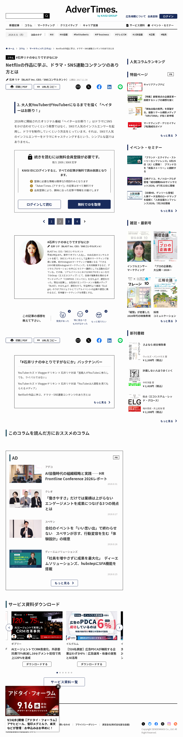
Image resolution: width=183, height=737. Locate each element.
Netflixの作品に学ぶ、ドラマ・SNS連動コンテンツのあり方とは (54, 394)
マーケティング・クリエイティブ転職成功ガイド (160, 124)
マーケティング (46, 25)
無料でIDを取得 (89, 204)
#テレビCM (120, 34)
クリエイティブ (69, 25)
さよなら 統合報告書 (154, 344)
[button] (78, 87)
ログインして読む (39, 204)
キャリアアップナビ (154, 84)
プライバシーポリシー (86, 724)
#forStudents (81, 34)
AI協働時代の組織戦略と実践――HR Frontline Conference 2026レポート (76, 476)
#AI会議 (64, 34)
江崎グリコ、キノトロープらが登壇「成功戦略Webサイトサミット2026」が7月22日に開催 (160, 182)
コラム (28, 25)
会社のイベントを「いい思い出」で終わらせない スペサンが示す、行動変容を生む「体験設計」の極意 (81, 533)
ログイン (168, 16)
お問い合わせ (63, 724)
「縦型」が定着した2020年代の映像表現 (138, 314)
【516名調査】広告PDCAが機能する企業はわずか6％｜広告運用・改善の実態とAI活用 (91, 653)
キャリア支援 (90, 25)
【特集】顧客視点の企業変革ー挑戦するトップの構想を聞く (160, 98)
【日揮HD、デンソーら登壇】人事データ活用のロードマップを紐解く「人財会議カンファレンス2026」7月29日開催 (160, 198)
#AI (51, 34)
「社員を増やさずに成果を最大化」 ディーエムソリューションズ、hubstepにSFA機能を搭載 (81, 563)
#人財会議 (138, 34)
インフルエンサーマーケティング (137, 268)
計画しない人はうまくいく (158, 370)
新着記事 (14, 25)
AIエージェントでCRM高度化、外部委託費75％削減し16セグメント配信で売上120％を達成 (36, 653)
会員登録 (153, 16)
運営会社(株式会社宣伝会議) (116, 724)
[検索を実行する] (47, 16)
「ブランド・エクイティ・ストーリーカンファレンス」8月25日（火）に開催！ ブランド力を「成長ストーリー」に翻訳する (160, 164)
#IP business (102, 34)
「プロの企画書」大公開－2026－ (164, 268)
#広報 (152, 34)
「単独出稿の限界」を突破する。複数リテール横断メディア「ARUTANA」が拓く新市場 (160, 112)
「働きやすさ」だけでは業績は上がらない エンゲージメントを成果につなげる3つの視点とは (82, 503)
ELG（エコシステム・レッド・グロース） (157, 398)
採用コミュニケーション (165, 314)
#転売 (164, 34)
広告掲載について (136, 16)
